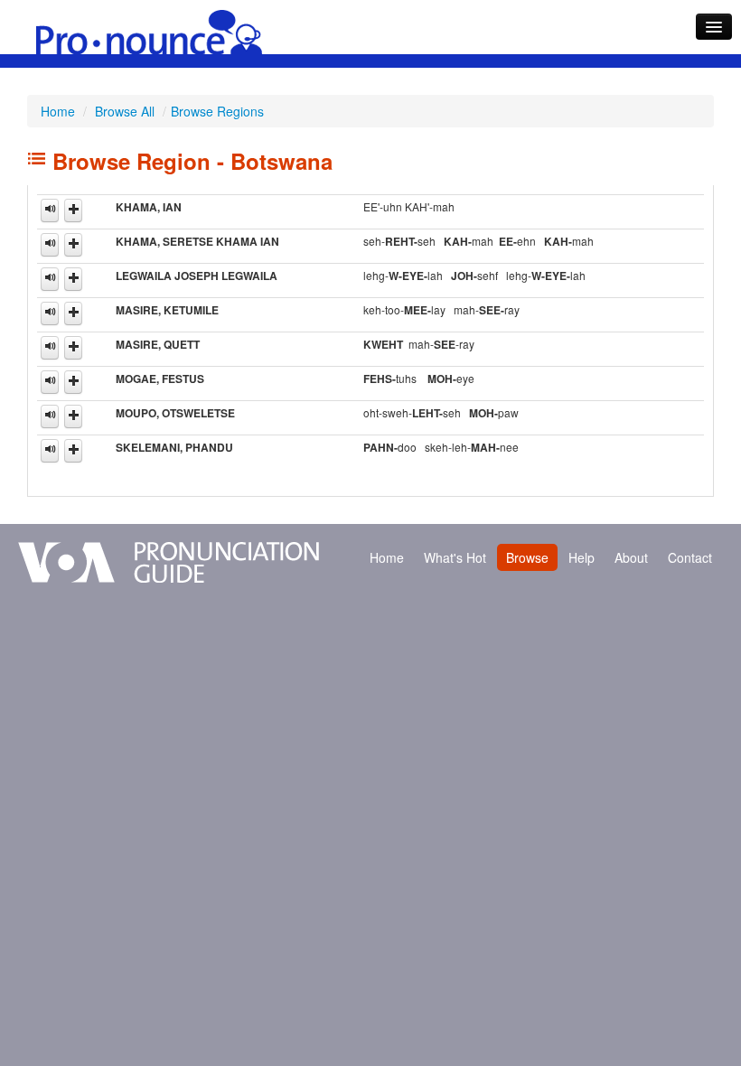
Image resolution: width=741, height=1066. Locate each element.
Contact (690, 557)
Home (58, 111)
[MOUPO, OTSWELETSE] (50, 416)
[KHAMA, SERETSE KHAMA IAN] (50, 245)
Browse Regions (217, 111)
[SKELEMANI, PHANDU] (50, 451)
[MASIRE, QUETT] (50, 348)
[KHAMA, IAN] (50, 210)
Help (581, 557)
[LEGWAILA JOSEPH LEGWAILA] (50, 279)
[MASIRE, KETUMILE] (50, 313)
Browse (527, 557)
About (631, 557)
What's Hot (455, 557)
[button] (73, 210)
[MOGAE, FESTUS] (50, 382)
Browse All (125, 111)
